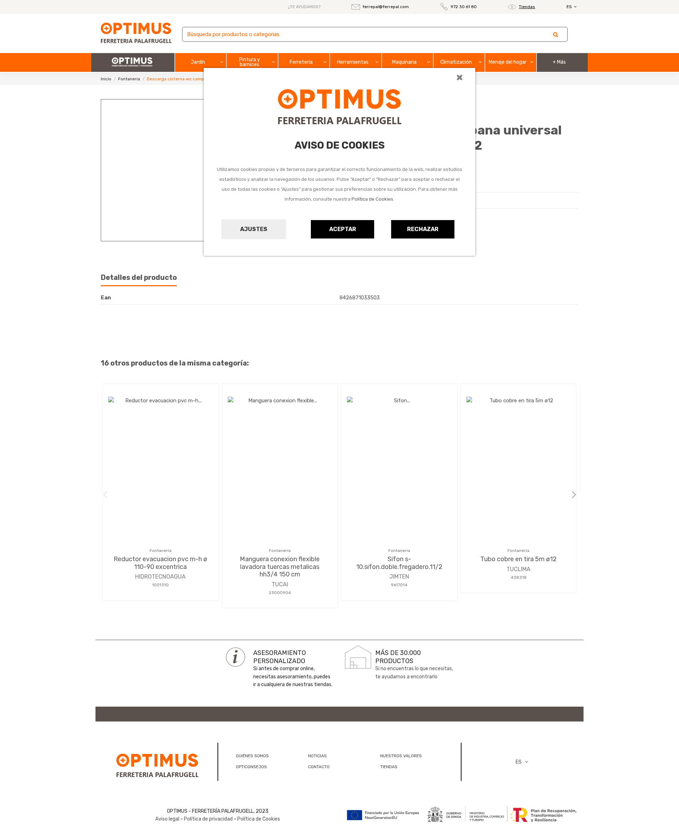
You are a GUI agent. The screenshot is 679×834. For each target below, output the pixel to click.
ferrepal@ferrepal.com (385, 6)
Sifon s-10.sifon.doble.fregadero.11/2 (399, 563)
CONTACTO (319, 766)
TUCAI (280, 584)
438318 (519, 577)
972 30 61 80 (464, 6)
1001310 (160, 584)
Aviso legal (167, 819)
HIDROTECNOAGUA (160, 576)
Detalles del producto (139, 278)
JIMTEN (399, 576)
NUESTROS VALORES (401, 755)
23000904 (280, 592)
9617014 (399, 584)
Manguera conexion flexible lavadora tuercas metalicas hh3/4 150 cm (280, 566)
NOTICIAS (317, 755)
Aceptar (342, 229)
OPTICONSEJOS (251, 766)
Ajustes (253, 229)
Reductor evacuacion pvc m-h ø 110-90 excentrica (160, 563)
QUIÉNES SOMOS (252, 755)
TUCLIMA (518, 569)
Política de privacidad (208, 819)
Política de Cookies (372, 199)
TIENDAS (388, 766)
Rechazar (423, 229)
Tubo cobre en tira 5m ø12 (518, 559)
